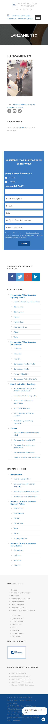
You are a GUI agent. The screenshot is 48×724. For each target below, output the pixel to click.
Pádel (16, 332)
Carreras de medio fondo (24, 364)
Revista (15, 630)
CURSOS (12, 178)
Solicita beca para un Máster (23, 610)
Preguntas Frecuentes (20, 599)
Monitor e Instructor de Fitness (27, 458)
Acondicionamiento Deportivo (27, 302)
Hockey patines (20, 327)
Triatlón (17, 359)
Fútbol (16, 317)
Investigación (18, 633)
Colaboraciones (17, 604)
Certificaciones (17, 602)
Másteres (15, 596)
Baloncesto (18, 307)
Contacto (16, 721)
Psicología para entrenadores (26, 491)
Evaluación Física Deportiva (25, 396)
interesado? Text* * (14, 186)
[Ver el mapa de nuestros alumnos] (16, 652)
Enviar (24, 244)
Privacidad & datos (22, 715)
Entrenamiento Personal (24, 453)
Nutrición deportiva (22, 408)
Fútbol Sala (18, 322)
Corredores (18, 550)
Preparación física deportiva (26, 496)
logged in (23, 127)
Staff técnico (17, 621)
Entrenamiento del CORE (24, 440)
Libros (15, 627)
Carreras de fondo (21, 369)
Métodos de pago (18, 607)
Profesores (17, 624)
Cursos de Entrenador (20, 593)
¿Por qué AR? (18, 619)
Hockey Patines (20, 538)
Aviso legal (35, 715)
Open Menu (38, 17)
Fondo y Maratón (21, 374)
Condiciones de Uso (32, 233)
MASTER (12, 182)
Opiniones (16, 636)
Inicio (9, 715)
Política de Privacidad (12, 235)
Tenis (16, 337)
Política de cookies (16, 718)
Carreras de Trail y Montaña (25, 379)
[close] (45, 709)
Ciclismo (17, 349)
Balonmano (19, 312)
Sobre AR (16, 616)
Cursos (14, 590)
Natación (17, 354)
